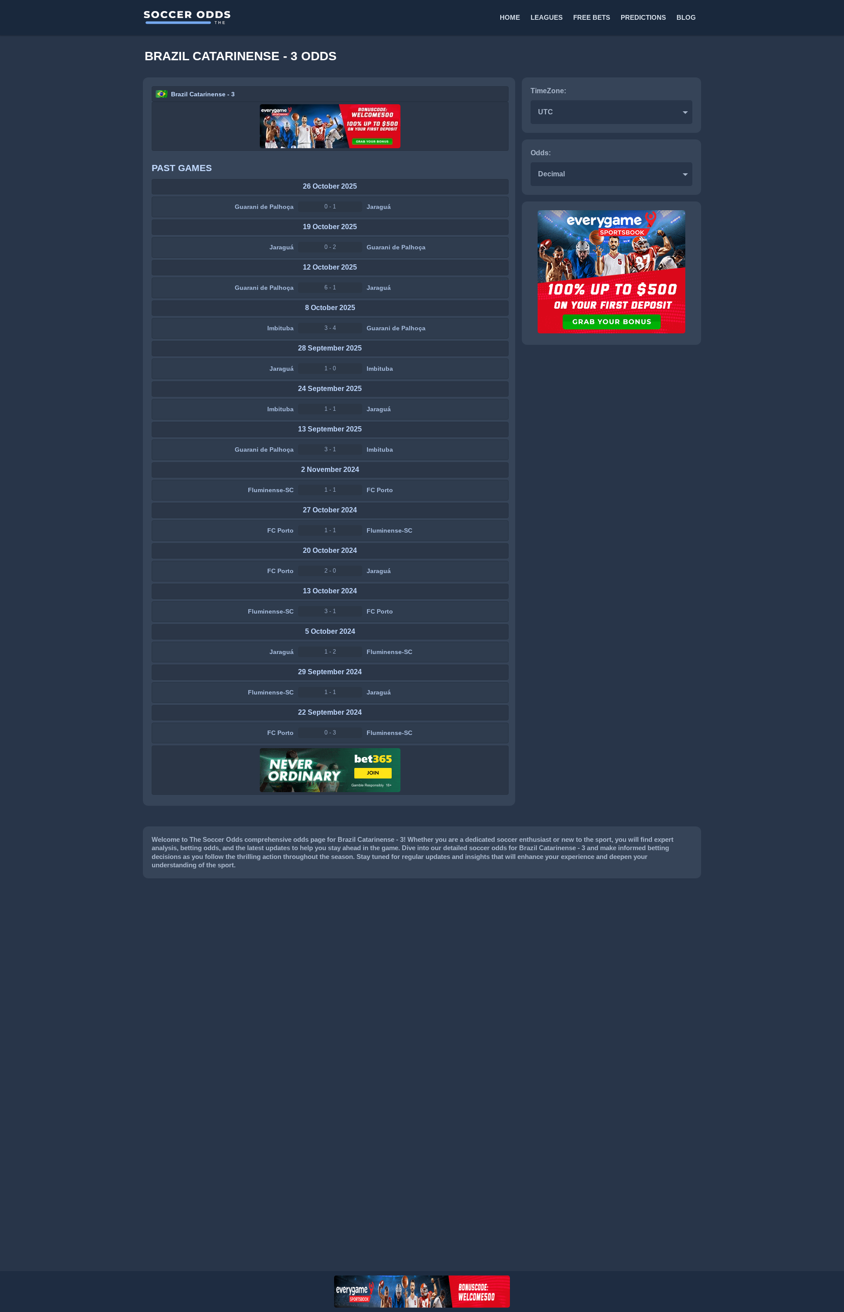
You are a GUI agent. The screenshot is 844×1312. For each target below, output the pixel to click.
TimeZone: (548, 91)
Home (510, 17)
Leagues (547, 17)
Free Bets (591, 17)
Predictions (643, 17)
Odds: (541, 153)
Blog (686, 17)
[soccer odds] (282, 17)
